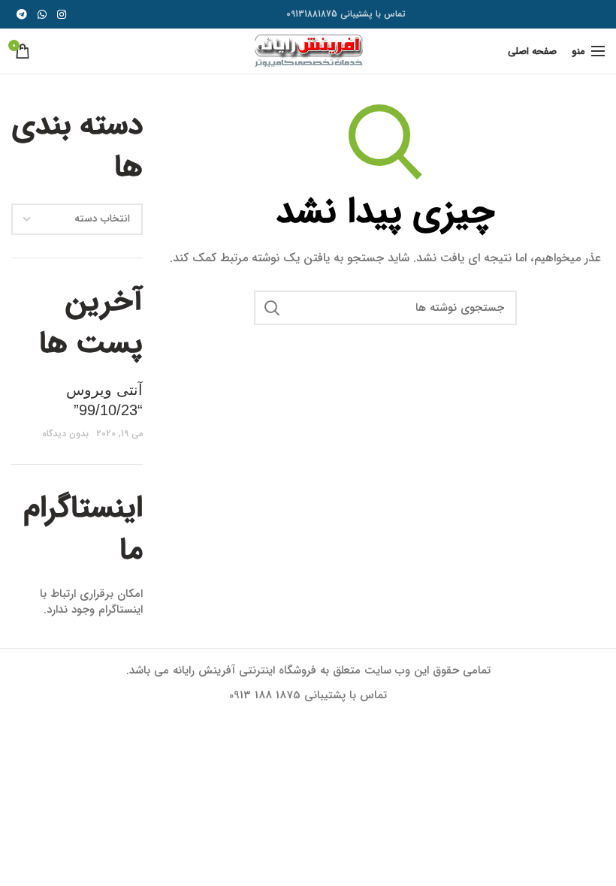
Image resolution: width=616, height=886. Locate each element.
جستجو (272, 308)
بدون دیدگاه (65, 433)
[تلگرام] (21, 14)
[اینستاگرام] (61, 14)
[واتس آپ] (42, 14)
